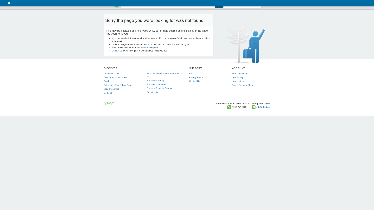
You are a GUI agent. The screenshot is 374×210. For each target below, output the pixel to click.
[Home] (9, 3)
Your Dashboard (239, 73)
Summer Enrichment (156, 84)
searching (149, 47)
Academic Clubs (112, 73)
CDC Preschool (111, 89)
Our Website (153, 92)
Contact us (117, 50)
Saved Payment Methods (244, 85)
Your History (238, 81)
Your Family (237, 77)
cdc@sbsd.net (263, 107)
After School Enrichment (115, 77)
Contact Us (194, 81)
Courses (108, 93)
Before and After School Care (117, 85)
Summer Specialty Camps (159, 88)
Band (106, 81)
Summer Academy (156, 80)
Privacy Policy (196, 77)
